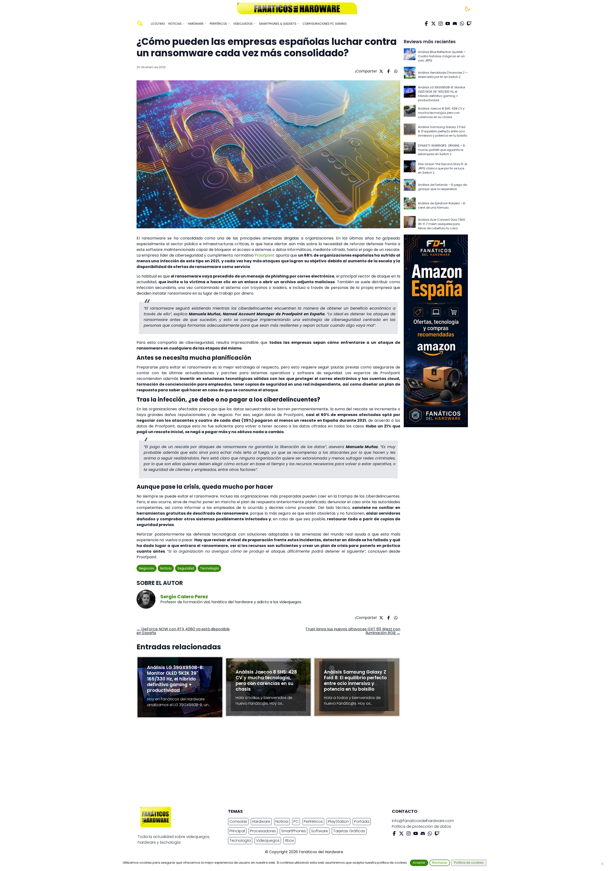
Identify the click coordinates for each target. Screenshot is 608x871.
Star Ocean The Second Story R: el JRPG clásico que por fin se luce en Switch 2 (442, 168)
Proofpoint (265, 255)
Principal (237, 831)
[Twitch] (469, 23)
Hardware (261, 821)
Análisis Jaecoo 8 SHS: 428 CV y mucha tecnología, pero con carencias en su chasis (441, 112)
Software (319, 831)
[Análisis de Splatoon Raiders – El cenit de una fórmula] (410, 205)
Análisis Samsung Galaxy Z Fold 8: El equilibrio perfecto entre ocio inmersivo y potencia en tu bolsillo (442, 131)
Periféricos (313, 821)
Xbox (289, 840)
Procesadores (263, 831)
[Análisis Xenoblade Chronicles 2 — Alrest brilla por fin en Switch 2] (410, 75)
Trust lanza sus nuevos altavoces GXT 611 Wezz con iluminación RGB (352, 631)
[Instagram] (440, 23)
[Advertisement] (300, 763)
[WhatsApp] (462, 23)
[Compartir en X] (380, 71)
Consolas (238, 821)
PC (296, 821)
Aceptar (419, 862)
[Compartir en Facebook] (387, 71)
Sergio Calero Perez (184, 596)
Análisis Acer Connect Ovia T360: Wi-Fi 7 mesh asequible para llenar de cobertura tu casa (442, 224)
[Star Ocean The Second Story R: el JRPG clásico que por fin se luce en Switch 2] (410, 168)
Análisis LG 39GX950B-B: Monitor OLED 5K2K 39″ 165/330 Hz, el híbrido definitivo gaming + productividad (441, 93)
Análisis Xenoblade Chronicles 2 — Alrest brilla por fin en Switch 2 (443, 75)
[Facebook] (426, 23)
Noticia (165, 568)
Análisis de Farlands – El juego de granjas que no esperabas (442, 187)
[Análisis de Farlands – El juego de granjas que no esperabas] (410, 187)
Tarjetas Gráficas (349, 831)
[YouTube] (447, 23)
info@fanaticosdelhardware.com (423, 820)
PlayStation (338, 821)
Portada (361, 821)
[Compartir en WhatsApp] (395, 71)
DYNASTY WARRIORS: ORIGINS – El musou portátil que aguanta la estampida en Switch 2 (441, 150)
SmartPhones (293, 831)
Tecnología (209, 568)
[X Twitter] (433, 23)
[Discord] (454, 23)
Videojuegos (268, 840)
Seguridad (185, 568)
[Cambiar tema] (467, 9)
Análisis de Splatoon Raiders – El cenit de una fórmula (441, 205)
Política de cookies (469, 862)
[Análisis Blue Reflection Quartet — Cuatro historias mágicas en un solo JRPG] (410, 56)
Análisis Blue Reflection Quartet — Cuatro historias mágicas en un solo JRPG (442, 56)
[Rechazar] (602, 863)
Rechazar (439, 862)
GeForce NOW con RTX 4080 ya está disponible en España (183, 631)
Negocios (146, 568)
